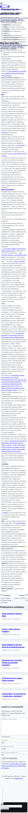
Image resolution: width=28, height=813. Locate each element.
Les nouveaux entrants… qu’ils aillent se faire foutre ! (14, 255)
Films (5, 26)
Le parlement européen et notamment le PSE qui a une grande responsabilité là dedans (12, 335)
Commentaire (6, 737)
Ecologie (6, 31)
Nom (3, 743)
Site (2, 755)
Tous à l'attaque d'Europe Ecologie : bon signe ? (7, 599)
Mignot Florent (7, 619)
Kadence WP (19, 778)
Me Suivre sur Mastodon (11, 39)
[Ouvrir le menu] (1, 51)
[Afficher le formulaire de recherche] (1, 3)
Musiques (7, 24)
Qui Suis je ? (8, 35)
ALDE (7, 468)
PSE (8, 325)
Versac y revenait (19, 261)
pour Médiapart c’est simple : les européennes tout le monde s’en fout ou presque (13, 73)
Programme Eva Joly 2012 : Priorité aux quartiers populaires (12, 662)
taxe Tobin (21, 145)
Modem (5, 512)
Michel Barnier (20, 523)
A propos (6, 33)
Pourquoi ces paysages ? (11, 37)
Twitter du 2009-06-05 (20, 598)
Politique (6, 29)
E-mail (3, 749)
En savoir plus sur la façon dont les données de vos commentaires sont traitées (13, 766)
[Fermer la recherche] (2, 803)
